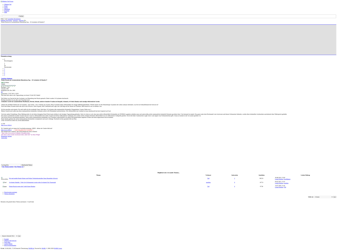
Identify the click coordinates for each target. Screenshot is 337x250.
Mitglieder (7, 9)
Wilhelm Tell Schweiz (10, 240)
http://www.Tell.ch (6, 125)
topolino (208, 182)
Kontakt (6, 239)
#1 (2, 92)
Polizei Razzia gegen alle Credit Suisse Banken (22, 186)
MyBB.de (31, 248)
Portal (5, 6)
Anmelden (11, 19)
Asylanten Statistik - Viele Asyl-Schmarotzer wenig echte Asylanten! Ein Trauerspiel (32, 182)
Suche (6, 7)
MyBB (44, 248)
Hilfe (5, 12)
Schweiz (15, 20)
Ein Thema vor (19, 166)
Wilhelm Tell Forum (6, 20)
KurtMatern (287, 179)
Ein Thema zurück (7, 166)
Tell (208, 178)
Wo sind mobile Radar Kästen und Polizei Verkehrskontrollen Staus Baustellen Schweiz (33, 178)
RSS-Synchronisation (10, 245)
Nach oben (7, 242)
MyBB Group (58, 248)
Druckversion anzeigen (10, 192)
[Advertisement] (53, 39)
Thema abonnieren (9, 194)
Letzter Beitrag (279, 179)
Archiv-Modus (8, 244)
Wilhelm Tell (7, 4)
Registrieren (17, 19)
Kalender (6, 10)
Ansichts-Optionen (6, 78)
